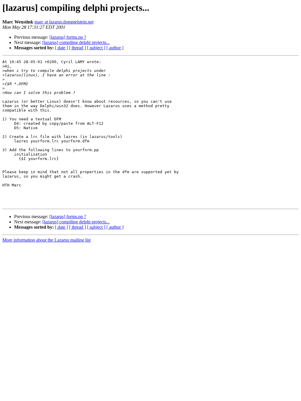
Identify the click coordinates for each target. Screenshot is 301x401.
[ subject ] (96, 47)
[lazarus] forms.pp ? (67, 37)
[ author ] (114, 47)
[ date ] (61, 47)
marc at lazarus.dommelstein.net (63, 21)
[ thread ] (77, 47)
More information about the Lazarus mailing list (46, 239)
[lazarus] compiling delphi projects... (76, 42)
